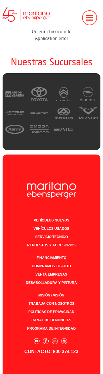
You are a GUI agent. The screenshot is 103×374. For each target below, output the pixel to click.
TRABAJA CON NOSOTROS (51, 304)
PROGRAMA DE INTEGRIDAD (51, 328)
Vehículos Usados (51, 229)
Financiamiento (51, 258)
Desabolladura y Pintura (51, 283)
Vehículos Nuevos (51, 220)
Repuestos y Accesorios (51, 245)
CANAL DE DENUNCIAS (51, 320)
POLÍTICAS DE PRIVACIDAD (51, 312)
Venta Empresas (51, 274)
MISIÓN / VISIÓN (51, 295)
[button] (89, 14)
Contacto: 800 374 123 (51, 351)
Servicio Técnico (51, 237)
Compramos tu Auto (51, 266)
